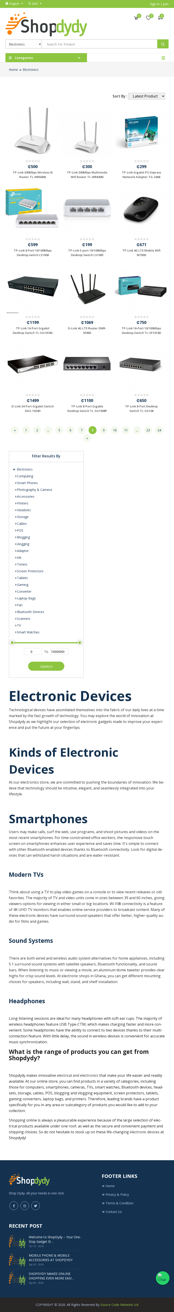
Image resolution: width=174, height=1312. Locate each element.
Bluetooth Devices (30, 612)
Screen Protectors (30, 571)
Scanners (23, 618)
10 (115, 430)
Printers (22, 503)
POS (20, 530)
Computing (25, 476)
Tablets (22, 578)
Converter (24, 591)
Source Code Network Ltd (119, 1304)
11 (126, 430)
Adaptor (23, 551)
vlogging (23, 544)
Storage (23, 517)
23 (148, 430)
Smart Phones (27, 483)
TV (19, 625)
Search (46, 666)
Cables (22, 523)
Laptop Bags (26, 598)
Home (13, 69)
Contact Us (114, 1212)
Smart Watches (28, 632)
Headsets (24, 510)
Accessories (25, 496)
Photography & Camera (34, 489)
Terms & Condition (119, 1203)
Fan (19, 605)
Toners (22, 564)
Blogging (23, 537)
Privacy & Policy (117, 1194)
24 (159, 430)
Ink (19, 557)
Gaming (22, 584)
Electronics (31, 69)
